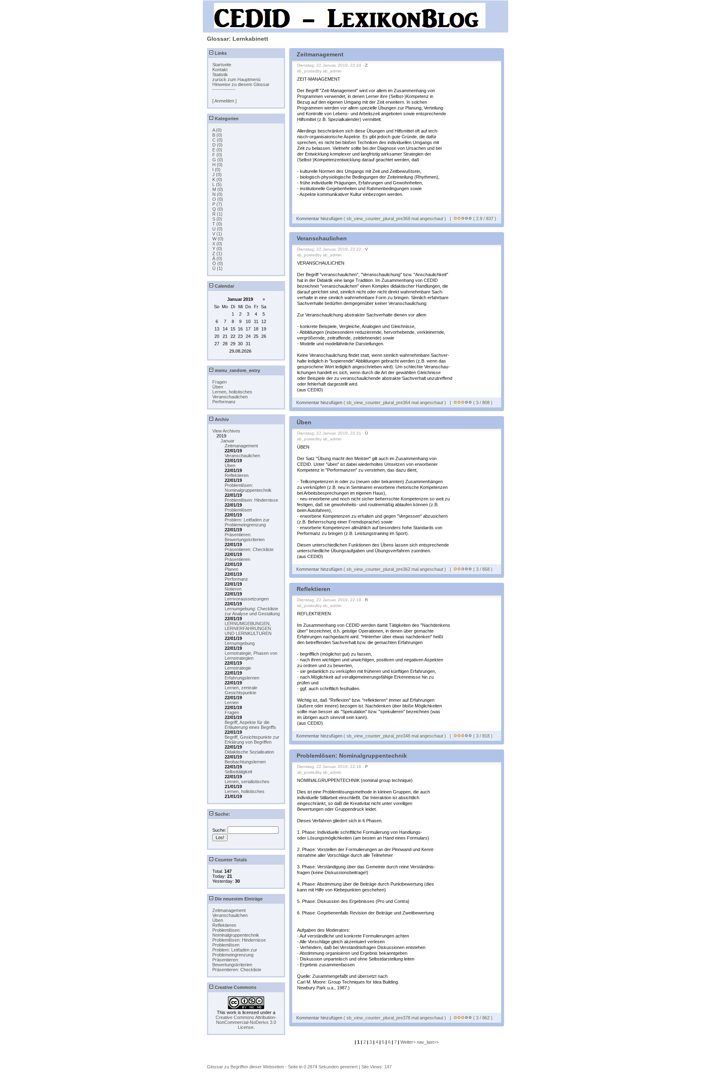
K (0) (217, 179)
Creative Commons (235, 987)
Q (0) (217, 209)
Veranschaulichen (230, 396)
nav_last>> (428, 1042)
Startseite (221, 64)
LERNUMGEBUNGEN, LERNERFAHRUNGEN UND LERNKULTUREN (248, 628)
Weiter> (408, 1042)
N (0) (217, 194)
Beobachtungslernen (245, 761)
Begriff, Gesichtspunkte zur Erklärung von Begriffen (252, 739)
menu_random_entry (237, 370)
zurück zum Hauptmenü (236, 79)
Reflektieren (237, 475)
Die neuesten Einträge (238, 898)
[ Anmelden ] (224, 100)
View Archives (226, 430)
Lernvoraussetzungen (247, 598)
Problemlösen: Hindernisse (251, 500)
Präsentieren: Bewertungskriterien (245, 537)
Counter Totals (230, 859)
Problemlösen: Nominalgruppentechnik (248, 488)
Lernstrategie (238, 667)
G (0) (217, 159)
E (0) (217, 149)
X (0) (217, 243)
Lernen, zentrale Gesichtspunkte (241, 690)
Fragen (219, 381)
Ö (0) (217, 263)
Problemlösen (238, 509)
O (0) (217, 199)
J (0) (217, 174)
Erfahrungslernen (242, 677)
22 (232, 336)
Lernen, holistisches (232, 391)
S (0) (217, 218)
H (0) (217, 164)
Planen (231, 569)
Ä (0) (217, 258)
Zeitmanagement (241, 445)
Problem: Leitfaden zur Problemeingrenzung (247, 522)
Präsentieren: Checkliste (249, 549)
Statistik (220, 74)
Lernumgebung (240, 643)
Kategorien (226, 118)
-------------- (223, 89)
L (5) (217, 184)
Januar (228, 440)
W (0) (217, 238)
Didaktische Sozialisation (249, 751)
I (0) (216, 169)
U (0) (217, 228)
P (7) (217, 204)
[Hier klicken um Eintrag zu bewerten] (455, 218)
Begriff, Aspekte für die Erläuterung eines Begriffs (250, 725)
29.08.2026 (240, 351)
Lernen (232, 702)
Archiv (221, 419)
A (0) (217, 130)
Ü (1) (217, 268)
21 (225, 336)
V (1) (217, 233)
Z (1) (217, 253)
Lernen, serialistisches (247, 781)
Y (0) (217, 248)
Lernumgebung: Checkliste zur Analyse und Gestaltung (252, 611)
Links (220, 53)
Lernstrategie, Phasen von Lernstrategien (251, 656)
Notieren (233, 588)
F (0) (217, 154)
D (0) (217, 144)
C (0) (217, 139)
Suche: (222, 814)
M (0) (217, 189)
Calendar (224, 286)
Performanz (224, 401)
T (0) (217, 223)
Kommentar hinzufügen (320, 218)
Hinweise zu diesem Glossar (241, 84)
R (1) (217, 214)
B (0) (217, 135)
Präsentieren (237, 559)
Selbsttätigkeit (238, 771)
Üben (217, 386)
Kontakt (220, 69)
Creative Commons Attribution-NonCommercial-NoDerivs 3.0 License (246, 1022)
